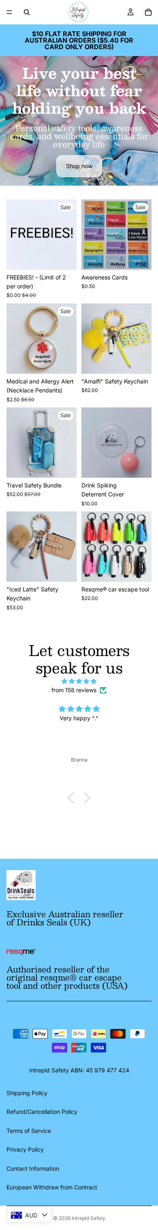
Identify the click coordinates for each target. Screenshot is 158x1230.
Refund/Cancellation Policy (41, 1111)
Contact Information (32, 1168)
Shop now (79, 165)
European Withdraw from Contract (51, 1187)
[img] (79, 681)
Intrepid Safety (88, 1218)
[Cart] (148, 12)
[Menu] (9, 12)
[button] (73, 797)
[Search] (27, 12)
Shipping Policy (26, 1092)
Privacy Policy (25, 1149)
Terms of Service (28, 1130)
